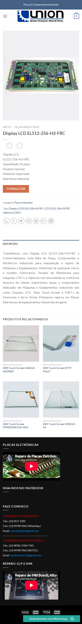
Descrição (10, 243)
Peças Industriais (26, 127)
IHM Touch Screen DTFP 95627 (57, 369)
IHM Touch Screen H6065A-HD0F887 (19, 369)
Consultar (16, 188)
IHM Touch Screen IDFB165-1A (59, 426)
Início (7, 127)
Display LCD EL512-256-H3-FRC (26, 208)
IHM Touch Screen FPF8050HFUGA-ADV (15, 426)
